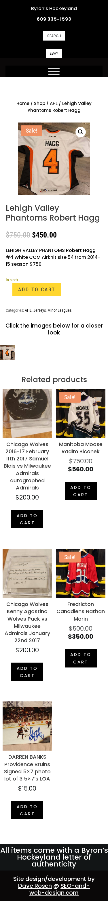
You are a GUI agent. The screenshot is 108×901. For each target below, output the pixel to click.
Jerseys (39, 310)
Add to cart (36, 289)
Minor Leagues (59, 310)
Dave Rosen (35, 886)
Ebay (54, 53)
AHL (54, 103)
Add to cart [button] (27, 519)
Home (22, 103)
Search (54, 35)
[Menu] (54, 71)
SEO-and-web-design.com (59, 889)
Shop (39, 103)
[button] (80, 132)
